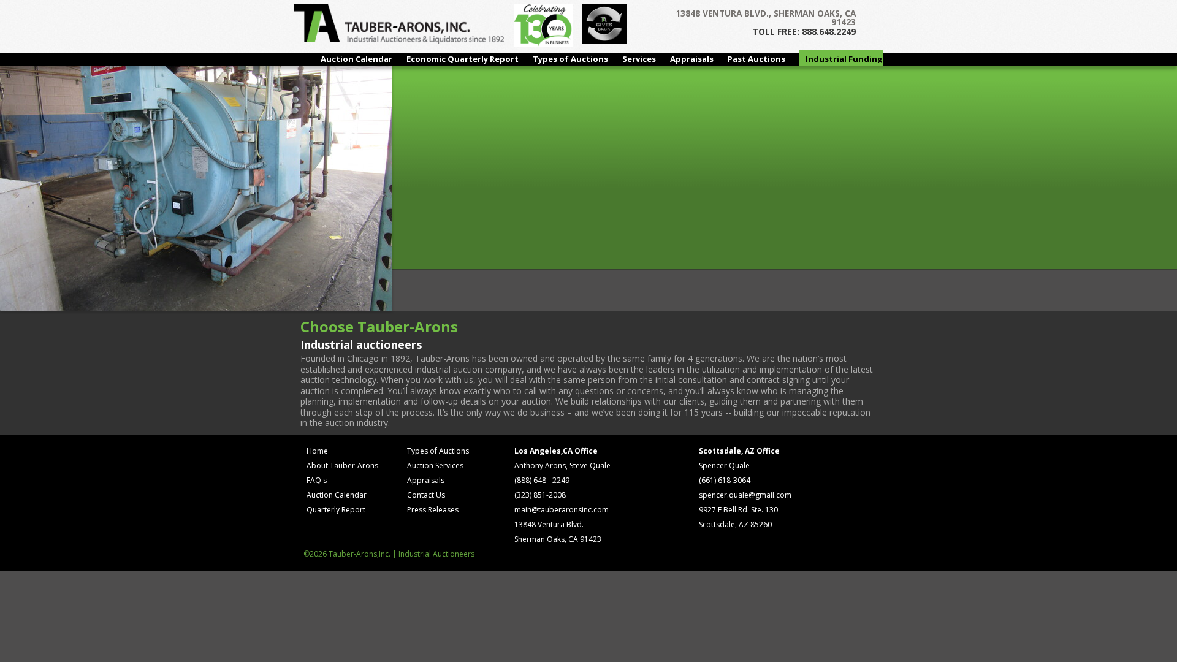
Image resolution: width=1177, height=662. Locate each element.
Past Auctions (756, 58)
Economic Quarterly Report (462, 58)
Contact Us (426, 495)
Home (317, 451)
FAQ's (317, 480)
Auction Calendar (356, 58)
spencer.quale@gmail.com (745, 495)
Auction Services (435, 465)
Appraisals (692, 58)
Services (639, 58)
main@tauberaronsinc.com (561, 509)
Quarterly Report (336, 509)
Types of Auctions (570, 58)
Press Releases (433, 509)
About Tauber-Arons (342, 465)
